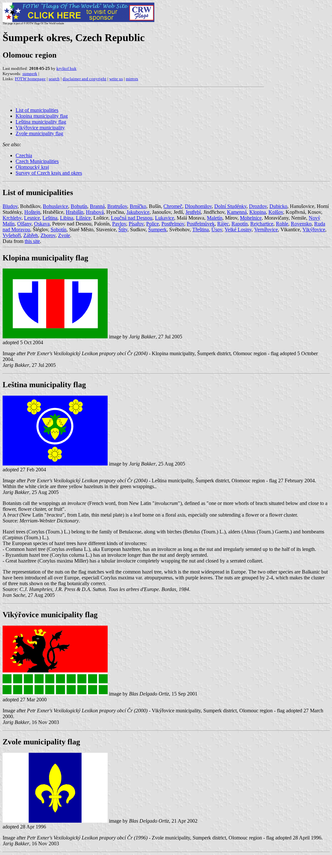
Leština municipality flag (41, 122)
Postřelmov (172, 223)
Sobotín (58, 229)
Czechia (24, 155)
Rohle (282, 223)
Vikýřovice (313, 229)
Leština (49, 218)
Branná (97, 206)
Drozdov (258, 206)
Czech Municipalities (37, 161)
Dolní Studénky (230, 206)
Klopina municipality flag (42, 116)
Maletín (214, 218)
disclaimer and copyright (84, 78)
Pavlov (119, 223)
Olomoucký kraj (32, 167)
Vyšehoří (12, 235)
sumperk (29, 73)
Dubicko (278, 206)
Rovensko (301, 223)
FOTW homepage (30, 78)
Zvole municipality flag (39, 133)
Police (152, 223)
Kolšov (275, 212)
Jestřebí (193, 212)
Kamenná (237, 212)
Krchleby (12, 218)
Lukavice (164, 218)
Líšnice (83, 218)
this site (32, 241)
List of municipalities (37, 110)
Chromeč (172, 206)
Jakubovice (137, 212)
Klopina (257, 212)
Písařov (136, 223)
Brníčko (138, 206)
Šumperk (157, 229)
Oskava (42, 223)
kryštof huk (66, 68)
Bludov (10, 206)
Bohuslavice (55, 206)
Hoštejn (32, 212)
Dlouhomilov (198, 206)
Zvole (64, 235)
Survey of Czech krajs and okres (49, 173)
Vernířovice (266, 229)
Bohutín (79, 206)
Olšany (24, 223)
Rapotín (239, 223)
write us (116, 78)
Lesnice (32, 218)
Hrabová (95, 212)
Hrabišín (74, 212)
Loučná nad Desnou (131, 218)
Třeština (200, 229)
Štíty (122, 229)
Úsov (216, 229)
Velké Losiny (238, 229)
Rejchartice (261, 223)
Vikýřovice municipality (40, 127)
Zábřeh (30, 235)
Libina (66, 218)
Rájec (223, 223)
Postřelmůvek (201, 223)
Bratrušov (117, 206)
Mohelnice (251, 218)
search (54, 78)
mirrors (132, 78)
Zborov (48, 235)
